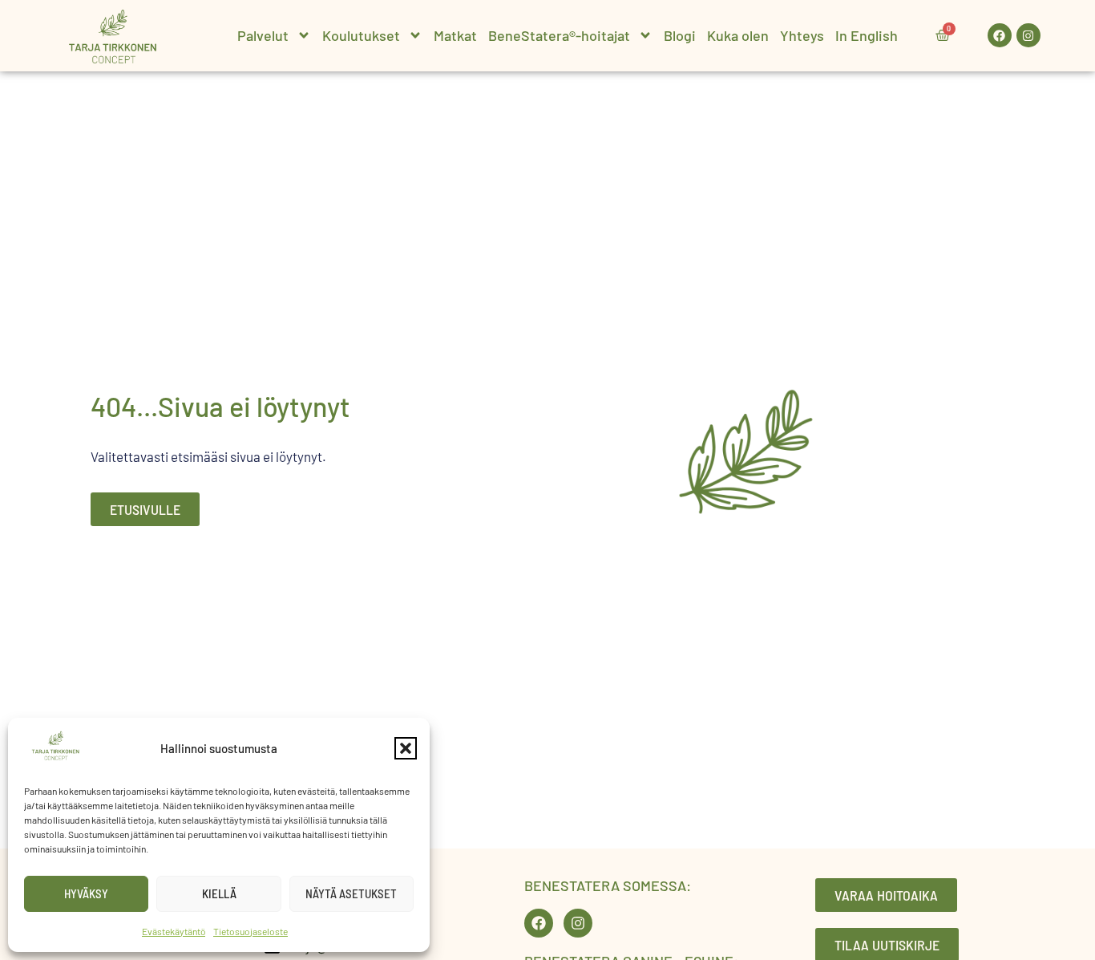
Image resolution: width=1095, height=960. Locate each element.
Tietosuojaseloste (250, 931)
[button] (406, 748)
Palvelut (263, 35)
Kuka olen (738, 35)
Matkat (455, 35)
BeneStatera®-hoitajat (559, 35)
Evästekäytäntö (173, 931)
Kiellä (219, 893)
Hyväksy (86, 893)
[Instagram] (1028, 35)
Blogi (680, 35)
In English (866, 35)
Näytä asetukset (351, 893)
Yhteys (802, 35)
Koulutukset (361, 35)
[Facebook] (1000, 35)
